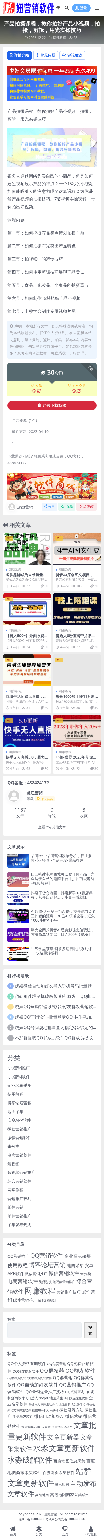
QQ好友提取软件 (26, 1371)
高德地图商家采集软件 (70, 1494)
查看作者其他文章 (52, 827)
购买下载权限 (54, 405)
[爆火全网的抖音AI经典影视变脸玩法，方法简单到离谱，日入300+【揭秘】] (18, 935)
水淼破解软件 (29, 1459)
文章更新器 (63, 1437)
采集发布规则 (19, 1224)
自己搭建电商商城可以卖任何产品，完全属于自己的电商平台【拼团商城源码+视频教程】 (62, 879)
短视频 (13, 1163)
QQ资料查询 (74, 1391)
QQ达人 (32, 1398)
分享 (51, 506)
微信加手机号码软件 (45, 1410)
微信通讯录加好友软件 (36, 1427)
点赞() (88, 506)
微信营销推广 (19, 1129)
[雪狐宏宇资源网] (52, 486)
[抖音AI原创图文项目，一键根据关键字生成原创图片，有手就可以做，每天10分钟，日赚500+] (77, 548)
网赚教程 (59, 37)
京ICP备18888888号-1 (35, 1519)
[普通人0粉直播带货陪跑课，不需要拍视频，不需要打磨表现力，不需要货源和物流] (77, 609)
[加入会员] (52, 70)
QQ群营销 (63, 1377)
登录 (83, 8)
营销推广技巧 (19, 1198)
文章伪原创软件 (62, 1427)
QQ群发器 (52, 1370)
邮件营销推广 (19, 1216)
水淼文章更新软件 (64, 1448)
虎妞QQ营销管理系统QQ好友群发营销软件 (56, 1006)
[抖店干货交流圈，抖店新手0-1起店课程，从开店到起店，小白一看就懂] (18, 898)
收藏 (69, 506)
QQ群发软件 (80, 1370)
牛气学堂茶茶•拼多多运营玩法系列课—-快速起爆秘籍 (61, 951)
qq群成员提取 (16, 1378)
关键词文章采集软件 (42, 1404)
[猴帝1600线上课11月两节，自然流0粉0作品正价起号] (77, 670)
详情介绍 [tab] (21, 55)
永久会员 (79, 386)
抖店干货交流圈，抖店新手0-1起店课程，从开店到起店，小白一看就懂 (62, 895)
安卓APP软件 (19, 1120)
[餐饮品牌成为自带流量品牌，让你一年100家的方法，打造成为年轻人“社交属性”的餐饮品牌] (27, 548)
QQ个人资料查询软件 (26, 1363)
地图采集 (15, 1111)
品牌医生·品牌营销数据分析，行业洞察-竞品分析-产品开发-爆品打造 (61, 858)
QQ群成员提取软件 (39, 1378)
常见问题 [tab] (48, 55)
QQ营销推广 (18, 1067)
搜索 (11, 1319)
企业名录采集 (19, 1085)
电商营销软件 (19, 1155)
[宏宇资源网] (52, 87)
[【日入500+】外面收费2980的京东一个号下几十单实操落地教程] (27, 609)
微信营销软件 (19, 1137)
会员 (38, 386)
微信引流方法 (71, 1409)
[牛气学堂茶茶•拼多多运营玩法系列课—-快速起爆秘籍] (18, 954)
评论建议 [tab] (74, 55)
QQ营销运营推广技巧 (45, 1391)
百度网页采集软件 (59, 1472)
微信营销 (73, 1416)
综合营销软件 (19, 1181)
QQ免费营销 (56, 1363)
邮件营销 (15, 1207)
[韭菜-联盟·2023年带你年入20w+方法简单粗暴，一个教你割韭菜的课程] (77, 731)
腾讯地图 (62, 1484)
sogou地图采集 (51, 1398)
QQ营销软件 (18, 1076)
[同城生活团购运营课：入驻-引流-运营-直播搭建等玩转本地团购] (27, 670)
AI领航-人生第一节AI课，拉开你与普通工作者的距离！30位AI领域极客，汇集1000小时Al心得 (63, 916)
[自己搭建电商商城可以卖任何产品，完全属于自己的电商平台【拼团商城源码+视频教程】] (18, 879)
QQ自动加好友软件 (37, 1384)
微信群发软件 (23, 1416)
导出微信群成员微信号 (70, 1404)
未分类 (13, 1146)
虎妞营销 (25, 507)
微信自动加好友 (49, 1416)
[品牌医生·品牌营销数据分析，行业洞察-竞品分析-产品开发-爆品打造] (18, 861)
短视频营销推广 (21, 1172)
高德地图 (42, 1494)
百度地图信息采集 (69, 1461)
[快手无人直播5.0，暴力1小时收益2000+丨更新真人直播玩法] (27, 731)
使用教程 (15, 1094)
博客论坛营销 (19, 1102)
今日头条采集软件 (76, 1398)
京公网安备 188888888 (68, 1519)
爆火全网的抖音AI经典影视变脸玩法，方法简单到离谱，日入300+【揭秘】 (62, 932)
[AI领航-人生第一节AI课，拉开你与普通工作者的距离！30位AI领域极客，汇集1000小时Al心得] (18, 916)
